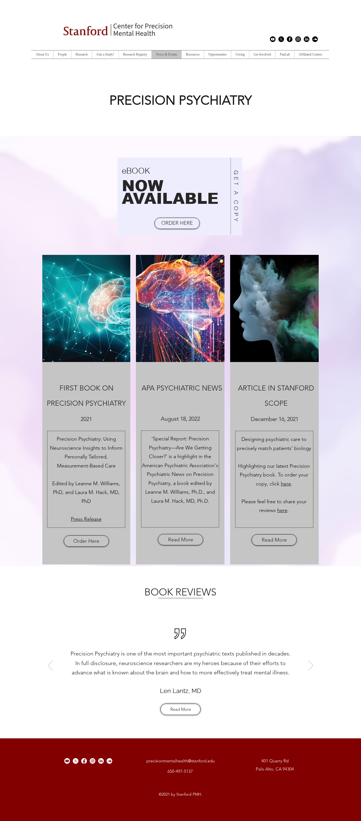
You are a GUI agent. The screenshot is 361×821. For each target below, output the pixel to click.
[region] (180, 196)
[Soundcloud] (315, 39)
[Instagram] (298, 39)
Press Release (86, 519)
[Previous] (50, 666)
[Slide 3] (184, 720)
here (286, 484)
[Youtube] (273, 39)
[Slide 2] (177, 719)
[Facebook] (289, 39)
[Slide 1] (170, 720)
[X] (281, 39)
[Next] (310, 666)
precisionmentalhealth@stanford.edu (180, 760)
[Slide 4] (191, 720)
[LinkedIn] (306, 39)
